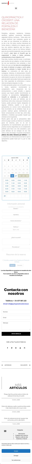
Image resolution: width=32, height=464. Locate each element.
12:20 (25, 183)
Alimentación (21, 433)
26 (12, 176)
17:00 (13, 189)
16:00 (19, 186)
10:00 (6, 180)
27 (16, 176)
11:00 (25, 180)
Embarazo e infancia (21, 438)
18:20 (13, 191)
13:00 (13, 186)
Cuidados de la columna (21, 435)
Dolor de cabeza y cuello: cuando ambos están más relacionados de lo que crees (16, 407)
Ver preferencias (16, 460)
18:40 (19, 191)
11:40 (13, 183)
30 (27, 176)
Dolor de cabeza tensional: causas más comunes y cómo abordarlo (16, 419)
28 (20, 176)
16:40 (6, 189)
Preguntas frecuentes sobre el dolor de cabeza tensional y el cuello (16, 395)
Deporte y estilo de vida (22, 437)
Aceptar (16, 451)
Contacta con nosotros (16, 291)
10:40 (19, 180)
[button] (16, 8)
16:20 (25, 186)
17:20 (19, 189)
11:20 (6, 183)
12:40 (6, 186)
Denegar (16, 455)
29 (23, 176)
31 (5, 196)
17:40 (25, 189)
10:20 (13, 180)
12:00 (19, 183)
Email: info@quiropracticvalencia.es (16, 304)
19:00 (25, 191)
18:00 (6, 191)
